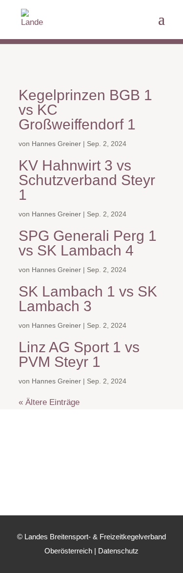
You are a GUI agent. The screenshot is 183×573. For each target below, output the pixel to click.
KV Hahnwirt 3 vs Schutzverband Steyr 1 (87, 180)
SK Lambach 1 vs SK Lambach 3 (88, 298)
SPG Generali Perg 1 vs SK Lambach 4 (88, 243)
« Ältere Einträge (49, 402)
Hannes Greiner (56, 144)
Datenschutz (118, 551)
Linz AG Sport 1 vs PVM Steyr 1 (79, 354)
